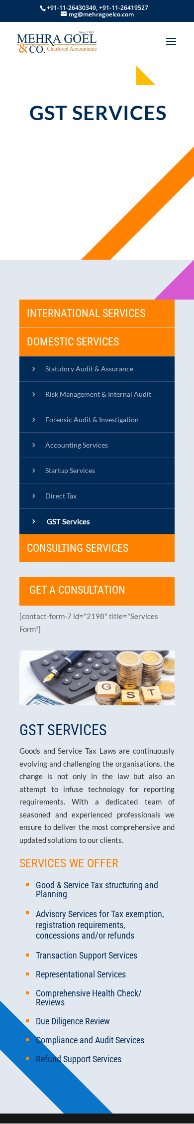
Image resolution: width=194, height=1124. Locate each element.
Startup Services (70, 470)
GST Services (68, 521)
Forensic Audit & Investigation (92, 419)
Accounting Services (76, 445)
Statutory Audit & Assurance (89, 368)
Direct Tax (61, 495)
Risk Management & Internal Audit (98, 394)
